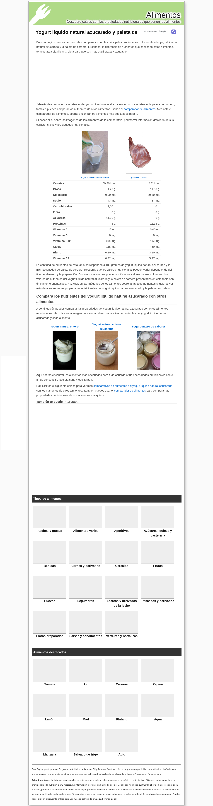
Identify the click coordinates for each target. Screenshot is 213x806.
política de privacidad (92, 799)
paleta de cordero (139, 177)
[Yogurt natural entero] (64, 368)
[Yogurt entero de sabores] (148, 368)
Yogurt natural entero (64, 326)
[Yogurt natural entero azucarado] (106, 368)
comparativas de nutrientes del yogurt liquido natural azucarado (132, 385)
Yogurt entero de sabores (149, 326)
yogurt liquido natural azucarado (95, 177)
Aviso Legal (110, 799)
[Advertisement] (106, 77)
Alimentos (163, 15)
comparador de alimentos (139, 109)
